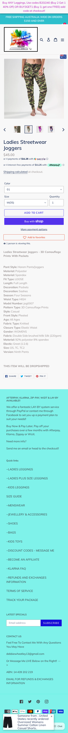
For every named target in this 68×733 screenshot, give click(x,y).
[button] (34, 158)
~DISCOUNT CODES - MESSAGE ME (30, 550)
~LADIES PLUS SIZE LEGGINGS (27, 478)
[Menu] (62, 39)
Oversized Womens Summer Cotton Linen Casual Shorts (32, 725)
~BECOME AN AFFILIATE (22, 559)
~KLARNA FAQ (16, 568)
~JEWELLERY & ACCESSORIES (26, 514)
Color (7, 183)
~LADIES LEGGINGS (19, 469)
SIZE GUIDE (14, 496)
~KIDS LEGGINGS (17, 487)
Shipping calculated (15, 171)
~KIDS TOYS (14, 541)
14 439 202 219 (23, 672)
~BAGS (11, 532)
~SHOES (12, 523)
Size (6, 196)
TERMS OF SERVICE (19, 591)
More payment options (34, 229)
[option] (17, 129)
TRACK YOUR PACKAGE (22, 600)
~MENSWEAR (15, 505)
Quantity (54, 196)
